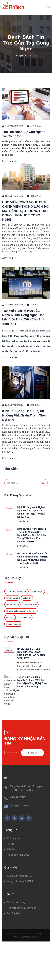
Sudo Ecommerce (14, 125)
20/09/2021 (36, 405)
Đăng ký (32, 752)
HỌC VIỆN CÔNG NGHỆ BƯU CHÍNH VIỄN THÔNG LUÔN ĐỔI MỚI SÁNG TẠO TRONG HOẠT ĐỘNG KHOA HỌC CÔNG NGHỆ (25, 210)
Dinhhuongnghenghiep (16, 591)
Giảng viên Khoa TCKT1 (19, 876)
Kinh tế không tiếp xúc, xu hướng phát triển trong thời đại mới (24, 415)
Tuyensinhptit (25, 617)
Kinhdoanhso (12, 598)
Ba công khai (14, 913)
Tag (34, 55)
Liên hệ (11, 849)
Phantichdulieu (30, 604)
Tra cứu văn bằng (16, 902)
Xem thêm (8, 161)
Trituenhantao (12, 604)
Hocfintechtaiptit (13, 624)
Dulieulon (27, 598)
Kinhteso (10, 617)
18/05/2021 (36, 125)
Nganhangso (37, 591)
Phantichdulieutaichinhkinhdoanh (21, 611)
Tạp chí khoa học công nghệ (21, 908)
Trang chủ (21, 55)
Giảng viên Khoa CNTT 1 (20, 881)
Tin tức (10, 844)
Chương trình (14, 838)
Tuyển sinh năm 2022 (18, 855)
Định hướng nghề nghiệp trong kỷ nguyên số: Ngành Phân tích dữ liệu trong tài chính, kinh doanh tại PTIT (31, 535)
